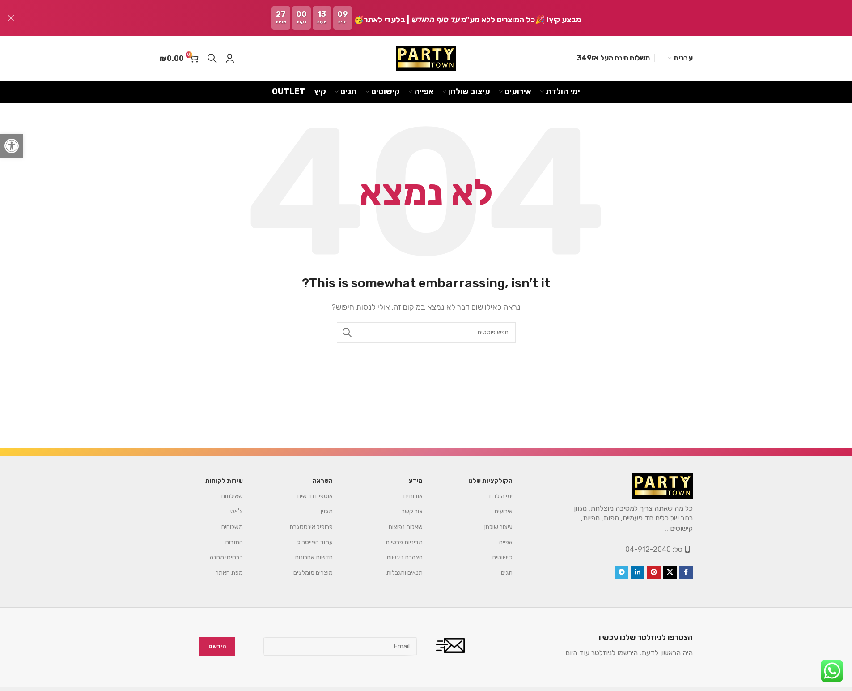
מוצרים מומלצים (313, 572)
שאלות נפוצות (405, 527)
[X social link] (670, 572)
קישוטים (502, 557)
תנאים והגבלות (404, 572)
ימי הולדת (501, 496)
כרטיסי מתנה (226, 557)
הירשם (217, 646)
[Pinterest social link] (654, 572)
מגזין (327, 511)
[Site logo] (426, 58)
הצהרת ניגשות (404, 557)
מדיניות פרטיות (404, 542)
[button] (11, 146)
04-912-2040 (648, 549)
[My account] (230, 58)
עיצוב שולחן (498, 527)
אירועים (504, 511)
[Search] (212, 58)
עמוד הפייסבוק (315, 542)
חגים (507, 572)
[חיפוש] (347, 332)
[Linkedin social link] (637, 572)
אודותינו (413, 496)
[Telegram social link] (621, 572)
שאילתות (232, 496)
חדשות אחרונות (314, 557)
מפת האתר (229, 572)
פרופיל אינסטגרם (311, 527)
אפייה (506, 542)
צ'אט (236, 511)
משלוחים (232, 527)
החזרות (234, 542)
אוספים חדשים (315, 496)
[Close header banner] (11, 18)
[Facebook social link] (686, 572)
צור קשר (412, 511)
